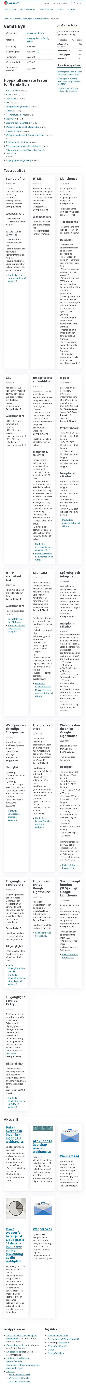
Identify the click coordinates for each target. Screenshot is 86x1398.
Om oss (60, 9)
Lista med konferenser (19, 1381)
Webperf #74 (69, 1156)
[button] (46, 3)
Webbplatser (10, 9)
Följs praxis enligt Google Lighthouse (23, 146)
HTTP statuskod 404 (15, 114)
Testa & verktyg (46, 9)
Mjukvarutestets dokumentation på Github (44, 693)
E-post (9, 110)
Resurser (10, 1371)
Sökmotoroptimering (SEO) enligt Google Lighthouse (25, 152)
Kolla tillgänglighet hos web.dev (16, 968)
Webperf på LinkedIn (57, 1346)
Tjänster (71, 9)
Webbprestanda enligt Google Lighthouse (26, 135)
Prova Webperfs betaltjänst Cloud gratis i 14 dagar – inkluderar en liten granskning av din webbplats (16, 1245)
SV (77, 3)
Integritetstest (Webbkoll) (18, 106)
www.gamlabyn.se (35, 33)
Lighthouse (11, 98)
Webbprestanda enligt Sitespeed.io (22, 127)
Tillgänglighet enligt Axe (17, 142)
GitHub (51, 1349)
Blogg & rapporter (28, 9)
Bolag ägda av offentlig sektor (35, 18)
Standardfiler (12, 90)
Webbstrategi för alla (19, 1378)
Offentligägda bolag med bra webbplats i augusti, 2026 (69, 73)
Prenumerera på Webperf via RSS (63, 1339)
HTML (8, 94)
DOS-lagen (11, 1053)
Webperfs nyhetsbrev (58, 1335)
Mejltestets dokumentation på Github (71, 523)
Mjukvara (10, 118)
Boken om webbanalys (19, 1374)
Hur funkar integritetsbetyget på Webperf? (43, 547)
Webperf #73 (42, 1229)
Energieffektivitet (14, 131)
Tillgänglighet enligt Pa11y (18, 160)
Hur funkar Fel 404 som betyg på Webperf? (16, 628)
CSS (7, 102)
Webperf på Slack (56, 1353)
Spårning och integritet (17, 122)
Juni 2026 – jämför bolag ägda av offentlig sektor (67, 89)
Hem (6, 18)
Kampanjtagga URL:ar (16, 1345)
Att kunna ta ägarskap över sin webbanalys (42, 1146)
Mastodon (64, 1342)
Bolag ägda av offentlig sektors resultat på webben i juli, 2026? (69, 81)
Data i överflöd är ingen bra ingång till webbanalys (15, 1134)
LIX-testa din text (14, 1351)
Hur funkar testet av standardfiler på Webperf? (17, 278)
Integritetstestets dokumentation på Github (44, 556)
